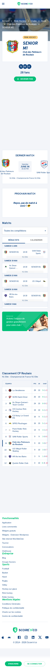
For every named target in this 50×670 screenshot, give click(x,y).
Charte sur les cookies (11, 612)
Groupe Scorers (9, 562)
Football (5, 569)
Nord (43, 21)
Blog (4, 558)
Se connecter (34, 664)
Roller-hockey (8, 597)
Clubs (34, 21)
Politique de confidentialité (13, 608)
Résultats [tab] (13, 240)
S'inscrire (13, 664)
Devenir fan (26, 79)
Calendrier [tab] (36, 240)
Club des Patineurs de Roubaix (22, 24)
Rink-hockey (7, 593)
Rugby (5, 581)
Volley (4, 585)
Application (6, 523)
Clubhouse (6, 551)
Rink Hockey (20, 21)
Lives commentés (9, 527)
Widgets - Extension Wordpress (15, 535)
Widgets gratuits (9, 531)
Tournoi (5, 543)
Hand (4, 577)
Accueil (5, 21)
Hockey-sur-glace (9, 589)
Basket (5, 573)
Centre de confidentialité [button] (12, 616)
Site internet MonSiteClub (13, 539)
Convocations (8, 547)
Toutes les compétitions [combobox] (15, 231)
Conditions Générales (11, 604)
